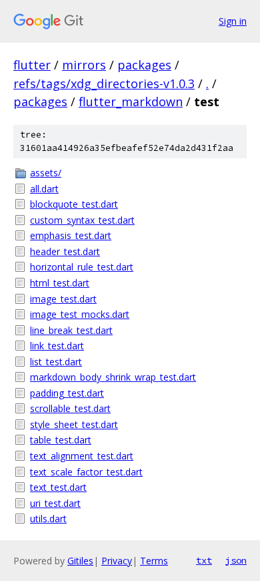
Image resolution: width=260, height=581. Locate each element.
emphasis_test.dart (70, 235)
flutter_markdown (131, 101)
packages (144, 65)
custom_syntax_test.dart (82, 220)
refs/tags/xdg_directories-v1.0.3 (104, 83)
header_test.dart (65, 251)
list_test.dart (56, 361)
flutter (32, 65)
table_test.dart (60, 439)
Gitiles (80, 560)
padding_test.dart (67, 393)
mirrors (84, 65)
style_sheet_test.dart (74, 424)
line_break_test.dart (71, 330)
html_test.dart (59, 282)
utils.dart (48, 518)
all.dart (44, 188)
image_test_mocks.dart (79, 314)
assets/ (45, 172)
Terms (154, 560)
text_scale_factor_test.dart (86, 471)
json (236, 560)
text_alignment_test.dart (81, 455)
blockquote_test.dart (74, 204)
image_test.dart (63, 299)
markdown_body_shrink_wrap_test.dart (113, 377)
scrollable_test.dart (70, 408)
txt (204, 560)
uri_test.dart (55, 503)
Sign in (233, 21)
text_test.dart (58, 487)
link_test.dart (57, 345)
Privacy (116, 560)
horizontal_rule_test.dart (81, 266)
